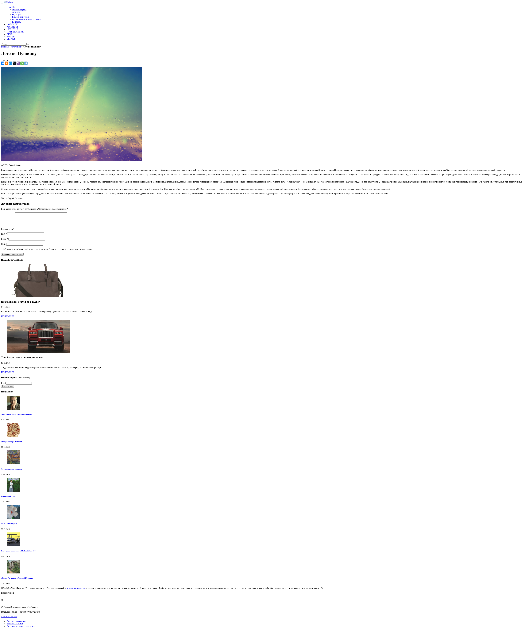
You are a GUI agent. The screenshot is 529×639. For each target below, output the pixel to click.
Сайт (3, 244)
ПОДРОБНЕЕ (7, 316)
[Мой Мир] (10, 63)
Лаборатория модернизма (11, 469)
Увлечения (16, 47)
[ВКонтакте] (2, 63)
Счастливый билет (8, 496)
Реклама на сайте (15, 623)
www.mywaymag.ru (76, 588)
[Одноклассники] (6, 63)
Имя (4, 234)
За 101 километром (9, 523)
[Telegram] (26, 63)
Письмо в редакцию (16, 621)
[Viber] (18, 63)
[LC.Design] (8, 595)
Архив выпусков (9, 616)
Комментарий (7, 229)
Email (4, 239)
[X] (14, 63)
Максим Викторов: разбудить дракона (16, 414)
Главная (5, 47)
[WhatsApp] (22, 63)
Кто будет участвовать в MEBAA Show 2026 (19, 551)
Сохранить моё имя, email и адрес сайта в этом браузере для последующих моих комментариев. (49, 249)
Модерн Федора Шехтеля (11, 441)
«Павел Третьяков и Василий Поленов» (17, 578)
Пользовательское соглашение (21, 626)
